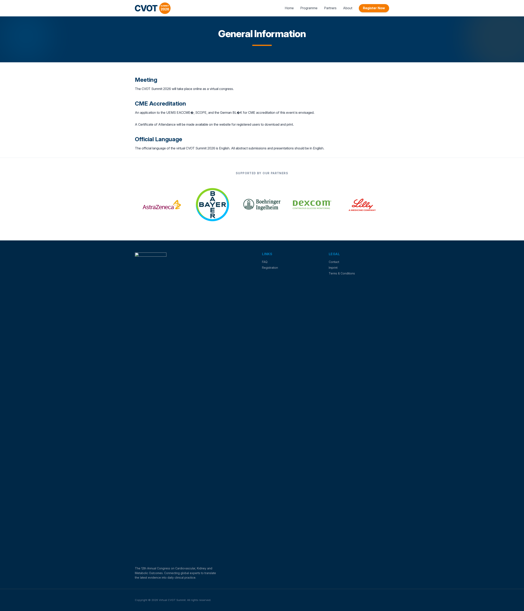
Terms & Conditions (342, 273)
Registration (270, 267)
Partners (330, 8)
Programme (308, 8)
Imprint (333, 267)
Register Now (374, 8)
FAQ (265, 262)
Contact (334, 262)
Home (289, 8)
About (347, 8)
